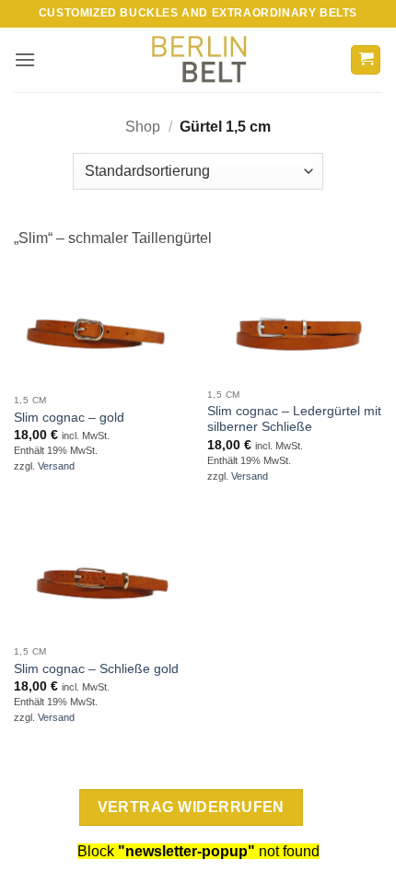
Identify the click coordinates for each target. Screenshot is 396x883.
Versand (56, 465)
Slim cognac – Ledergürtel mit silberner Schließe (294, 419)
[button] (25, 59)
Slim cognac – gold (69, 417)
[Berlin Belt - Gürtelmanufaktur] (198, 60)
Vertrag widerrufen (191, 807)
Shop (142, 126)
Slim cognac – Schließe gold (96, 669)
